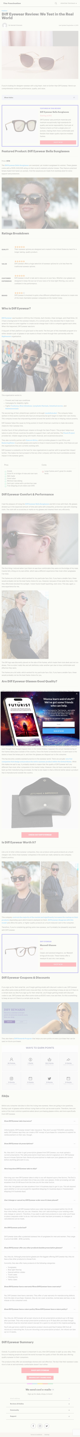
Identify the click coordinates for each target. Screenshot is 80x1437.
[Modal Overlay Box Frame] (40, 718)
